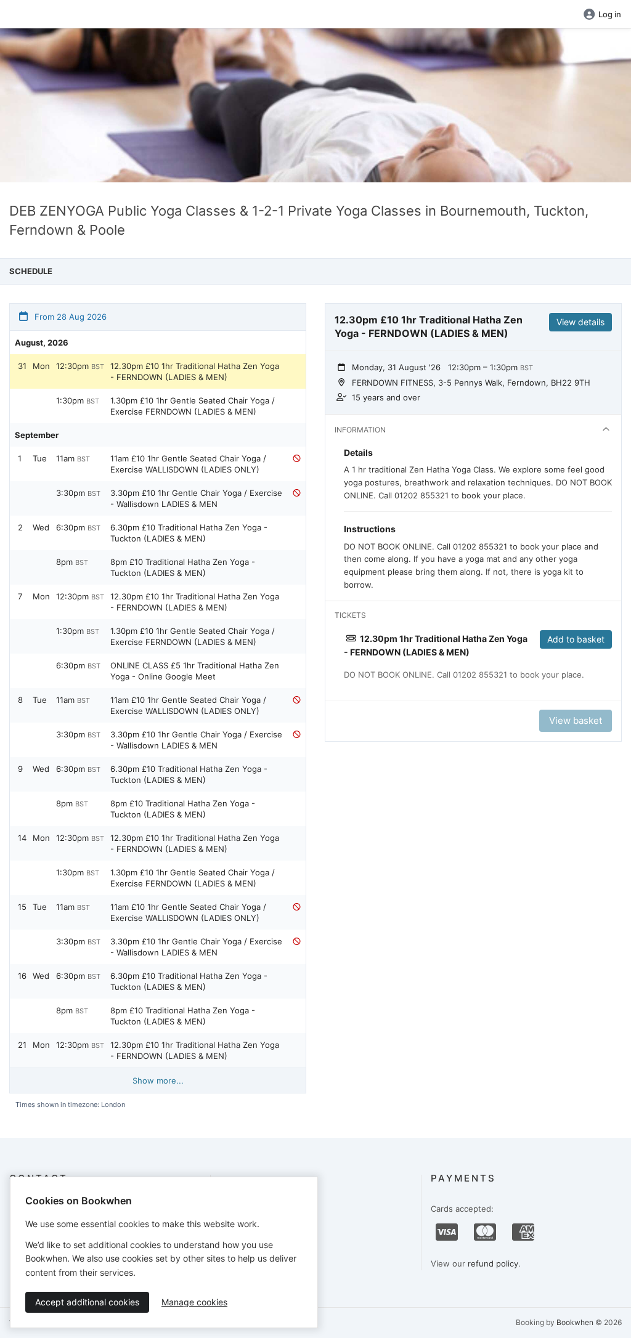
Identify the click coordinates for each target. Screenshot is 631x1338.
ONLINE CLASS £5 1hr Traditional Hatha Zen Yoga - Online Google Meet (194, 670)
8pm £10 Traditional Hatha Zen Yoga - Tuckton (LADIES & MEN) (182, 567)
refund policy (493, 1263)
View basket (575, 720)
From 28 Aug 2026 (69, 317)
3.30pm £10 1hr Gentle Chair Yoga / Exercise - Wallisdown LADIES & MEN (196, 498)
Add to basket (576, 639)
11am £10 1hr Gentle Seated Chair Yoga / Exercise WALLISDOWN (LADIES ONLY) (188, 463)
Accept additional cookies (87, 1302)
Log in (609, 14)
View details (580, 322)
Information (360, 429)
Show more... (158, 1080)
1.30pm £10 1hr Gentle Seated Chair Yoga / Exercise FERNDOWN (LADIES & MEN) (192, 405)
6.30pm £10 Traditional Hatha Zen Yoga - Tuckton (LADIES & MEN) (188, 532)
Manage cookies (194, 1302)
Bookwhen (574, 1322)
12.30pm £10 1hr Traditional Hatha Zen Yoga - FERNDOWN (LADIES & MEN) (194, 371)
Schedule (30, 271)
